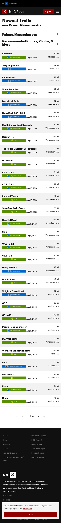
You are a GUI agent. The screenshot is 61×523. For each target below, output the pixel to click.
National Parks (37, 457)
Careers (6, 500)
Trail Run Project (38, 448)
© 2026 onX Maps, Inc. (23, 519)
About (5, 435)
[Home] (14, 11)
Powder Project (37, 453)
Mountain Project (38, 435)
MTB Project (36, 440)
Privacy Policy (28, 509)
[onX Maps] (9, 477)
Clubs (5, 448)
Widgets (6, 444)
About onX (7, 495)
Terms (36, 519)
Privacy (44, 519)
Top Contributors (10, 453)
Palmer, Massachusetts (19, 34)
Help (5, 440)
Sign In (48, 11)
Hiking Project (37, 444)
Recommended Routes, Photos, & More (27, 42)
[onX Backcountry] (11, 3)
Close (30, 514)
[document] (30, 510)
